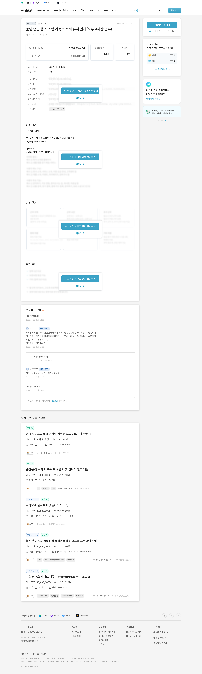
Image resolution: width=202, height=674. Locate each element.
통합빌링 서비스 (160, 643)
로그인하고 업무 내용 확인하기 (80, 156)
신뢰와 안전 (76, 636)
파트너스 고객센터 (133, 636)
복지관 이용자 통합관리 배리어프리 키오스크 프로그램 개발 (61, 541)
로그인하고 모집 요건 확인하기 (80, 279)
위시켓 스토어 (159, 632)
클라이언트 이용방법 (107, 632)
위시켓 (45, 615)
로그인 (55, 400)
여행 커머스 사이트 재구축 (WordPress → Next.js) (58, 577)
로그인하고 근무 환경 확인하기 (80, 226)
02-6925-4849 (33, 632)
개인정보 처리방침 (39, 654)
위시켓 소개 (76, 632)
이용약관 (24, 654)
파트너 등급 (103, 640)
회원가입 (80, 97)
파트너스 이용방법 (106, 636)
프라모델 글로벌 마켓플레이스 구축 (47, 505)
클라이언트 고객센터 (134, 632)
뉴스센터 (157, 627)
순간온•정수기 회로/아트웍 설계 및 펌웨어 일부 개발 (57, 469)
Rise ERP (84, 615)
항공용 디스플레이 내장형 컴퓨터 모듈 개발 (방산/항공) (59, 434)
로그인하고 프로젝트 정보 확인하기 (80, 90)
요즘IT (56, 615)
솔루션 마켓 (158, 637)
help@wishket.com (29, 641)
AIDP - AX (70, 615)
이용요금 (102, 644)
